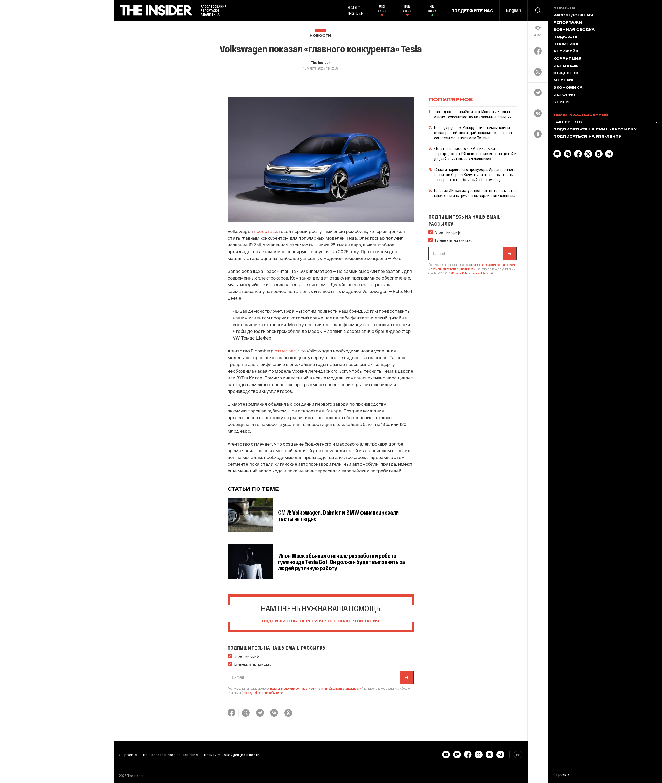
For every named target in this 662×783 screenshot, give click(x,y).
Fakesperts (567, 122)
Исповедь (565, 66)
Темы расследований (580, 115)
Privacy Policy (252, 693)
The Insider (320, 62)
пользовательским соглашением (292, 688)
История (564, 95)
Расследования (573, 15)
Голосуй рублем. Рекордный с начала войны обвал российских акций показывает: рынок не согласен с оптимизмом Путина (475, 132)
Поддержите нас (472, 10)
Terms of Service (272, 693)
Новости (321, 35)
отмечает (285, 350)
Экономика (567, 87)
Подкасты (566, 37)
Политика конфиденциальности (232, 754)
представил (267, 231)
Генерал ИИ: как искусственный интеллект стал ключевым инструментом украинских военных (475, 193)
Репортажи (567, 22)
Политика (566, 44)
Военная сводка (574, 30)
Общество (566, 73)
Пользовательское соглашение (170, 754)
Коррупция (567, 59)
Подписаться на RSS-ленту (587, 136)
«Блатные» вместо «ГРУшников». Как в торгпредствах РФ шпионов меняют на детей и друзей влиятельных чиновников (475, 153)
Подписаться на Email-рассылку (595, 129)
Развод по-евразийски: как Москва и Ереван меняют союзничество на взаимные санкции (473, 114)
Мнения (563, 80)
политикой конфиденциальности (339, 688)
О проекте (128, 754)
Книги (561, 102)
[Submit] (406, 677)
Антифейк (566, 51)
